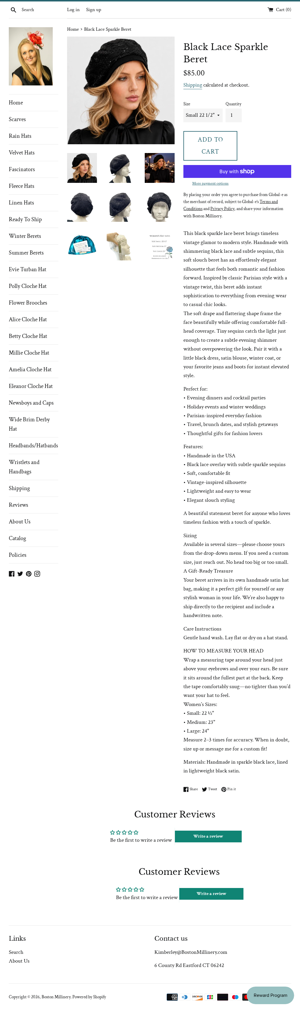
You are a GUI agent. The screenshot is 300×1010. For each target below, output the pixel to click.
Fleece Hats (21, 186)
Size (186, 104)
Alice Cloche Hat (28, 319)
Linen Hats (21, 203)
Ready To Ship (25, 219)
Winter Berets (25, 236)
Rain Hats (20, 136)
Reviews (18, 505)
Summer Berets (26, 253)
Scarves (17, 119)
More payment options (210, 183)
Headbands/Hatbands (33, 445)
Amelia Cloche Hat (30, 369)
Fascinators (22, 169)
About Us (19, 521)
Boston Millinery (56, 997)
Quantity (233, 104)
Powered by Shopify (89, 997)
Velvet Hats (22, 153)
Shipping (19, 488)
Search (16, 952)
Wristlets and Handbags (24, 466)
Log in (73, 9)
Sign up (93, 9)
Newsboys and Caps (31, 403)
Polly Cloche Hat (28, 286)
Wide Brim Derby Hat (29, 424)
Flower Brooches (28, 303)
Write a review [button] (208, 836)
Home (16, 103)
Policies (17, 555)
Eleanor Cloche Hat (31, 386)
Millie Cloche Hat (29, 353)
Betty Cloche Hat (28, 336)
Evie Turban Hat (27, 269)
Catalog (17, 538)
